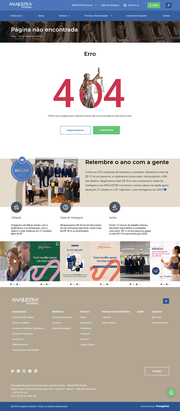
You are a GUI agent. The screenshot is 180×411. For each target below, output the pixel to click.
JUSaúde (16, 217)
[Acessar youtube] (24, 371)
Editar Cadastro (109, 323)
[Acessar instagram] (18, 371)
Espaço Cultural (87, 344)
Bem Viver (156, 317)
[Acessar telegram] (29, 371)
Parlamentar (85, 328)
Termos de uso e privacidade (25, 350)
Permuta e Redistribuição (96, 16)
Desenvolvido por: (148, 406)
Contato (166, 16)
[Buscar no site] (169, 5)
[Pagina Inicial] (20, 5)
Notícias (63, 16)
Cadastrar (106, 317)
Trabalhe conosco (20, 344)
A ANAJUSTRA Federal (22, 317)
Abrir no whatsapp (171, 392)
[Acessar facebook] (12, 371)
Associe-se (133, 5)
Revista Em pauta (160, 323)
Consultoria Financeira (136, 16)
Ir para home (106, 130)
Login (155, 5)
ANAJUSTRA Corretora (82, 5)
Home (14, 36)
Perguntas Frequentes (22, 333)
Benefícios (58, 311)
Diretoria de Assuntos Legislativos (28, 328)
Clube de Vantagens (110, 5)
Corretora (56, 323)
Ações (41, 16)
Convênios (85, 333)
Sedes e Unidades (20, 323)
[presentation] (157, 220)
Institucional (15, 16)
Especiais (157, 311)
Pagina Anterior (75, 130)
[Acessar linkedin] (35, 371)
